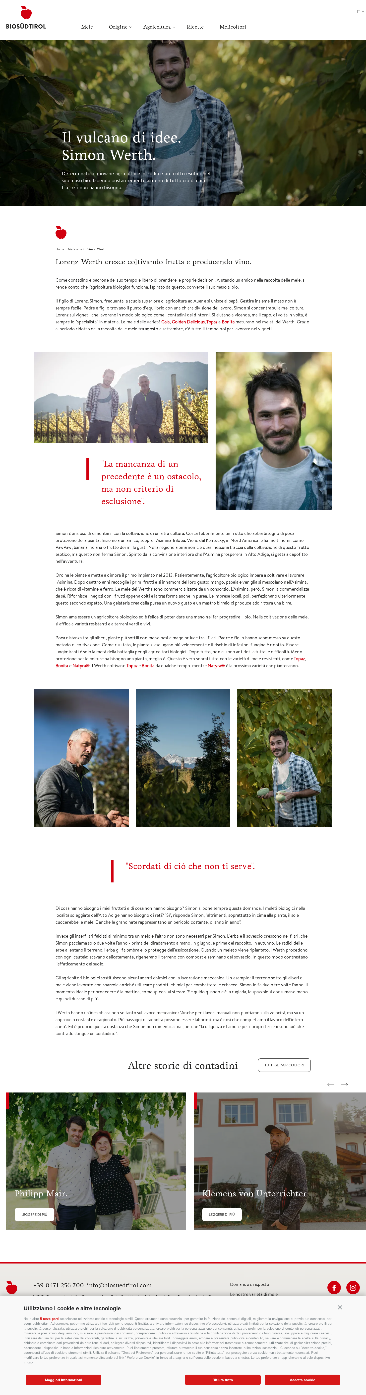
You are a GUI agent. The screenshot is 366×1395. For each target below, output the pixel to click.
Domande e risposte (249, 1284)
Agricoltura (157, 27)
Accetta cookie (302, 1380)
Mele (87, 27)
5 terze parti (49, 1319)
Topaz (212, 322)
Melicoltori (233, 27)
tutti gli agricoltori (284, 1065)
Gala (165, 322)
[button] (340, 1307)
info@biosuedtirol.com (119, 1285)
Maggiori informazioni (63, 1380)
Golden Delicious (188, 322)
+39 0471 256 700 (58, 1285)
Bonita (229, 322)
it (358, 11)
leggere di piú (34, 1214)
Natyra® (81, 665)
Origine (118, 27)
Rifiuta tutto (223, 1380)
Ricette (195, 27)
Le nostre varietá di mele (254, 1294)
